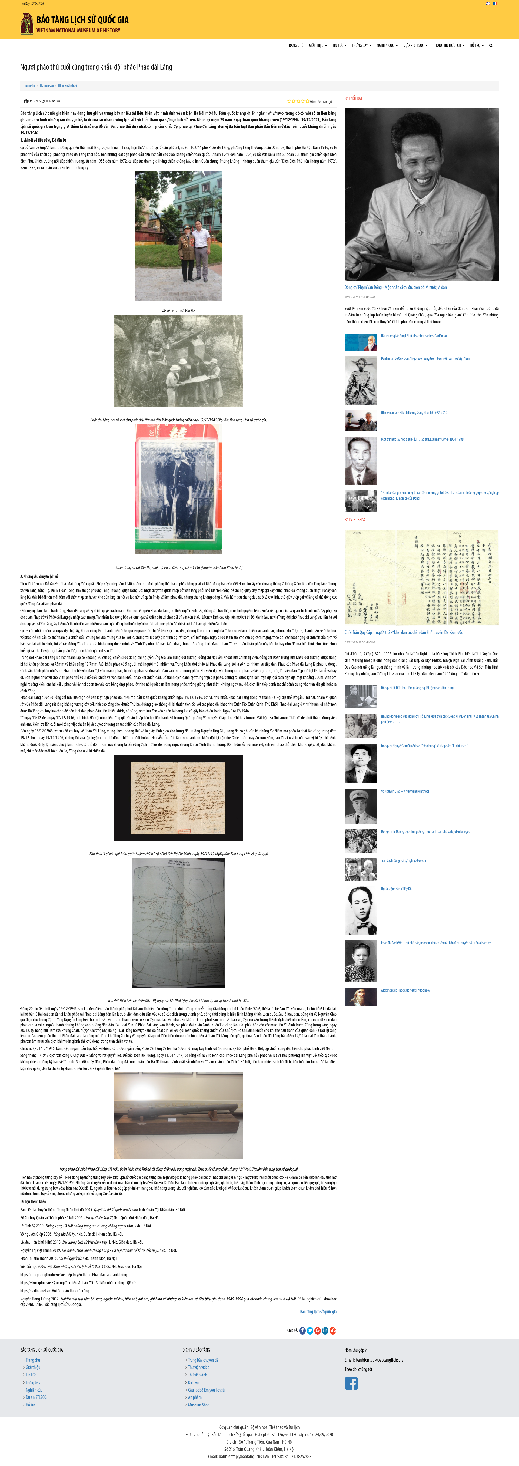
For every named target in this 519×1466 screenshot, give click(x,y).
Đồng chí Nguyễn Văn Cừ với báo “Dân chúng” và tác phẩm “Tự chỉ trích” (424, 746)
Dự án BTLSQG (414, 45)
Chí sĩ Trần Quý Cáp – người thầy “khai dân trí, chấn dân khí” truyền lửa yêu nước (404, 632)
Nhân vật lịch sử (67, 86)
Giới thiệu (316, 45)
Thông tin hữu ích (447, 45)
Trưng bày (360, 45)
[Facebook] (302, 1331)
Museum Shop (198, 1405)
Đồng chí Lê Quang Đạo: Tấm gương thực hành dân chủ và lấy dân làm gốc (425, 832)
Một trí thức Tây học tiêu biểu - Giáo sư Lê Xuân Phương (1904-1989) (423, 440)
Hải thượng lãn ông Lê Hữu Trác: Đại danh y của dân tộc (414, 336)
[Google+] (317, 1331)
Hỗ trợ (475, 45)
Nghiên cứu (386, 45)
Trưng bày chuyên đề (203, 1360)
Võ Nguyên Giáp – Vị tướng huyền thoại (405, 792)
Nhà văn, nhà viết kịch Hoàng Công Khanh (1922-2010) (414, 413)
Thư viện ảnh (197, 1375)
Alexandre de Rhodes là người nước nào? (405, 991)
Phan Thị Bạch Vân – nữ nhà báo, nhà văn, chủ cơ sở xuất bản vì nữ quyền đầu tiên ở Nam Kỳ (436, 943)
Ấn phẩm (195, 1397)
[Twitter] (310, 1331)
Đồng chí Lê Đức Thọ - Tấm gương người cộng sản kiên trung (417, 688)
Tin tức (338, 45)
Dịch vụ (193, 1383)
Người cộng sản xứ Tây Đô (396, 889)
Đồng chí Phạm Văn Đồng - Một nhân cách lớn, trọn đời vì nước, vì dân (396, 287)
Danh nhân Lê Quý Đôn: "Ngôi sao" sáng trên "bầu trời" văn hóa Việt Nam (425, 359)
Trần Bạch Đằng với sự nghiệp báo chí (403, 861)
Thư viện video (198, 1367)
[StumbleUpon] (333, 1331)
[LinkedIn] (325, 1331)
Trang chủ (295, 45)
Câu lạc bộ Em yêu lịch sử (206, 1390)
